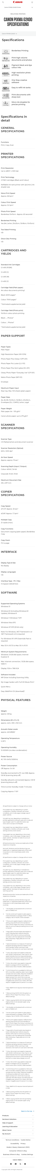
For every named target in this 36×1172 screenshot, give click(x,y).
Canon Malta (17, 1160)
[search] (3, 2)
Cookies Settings (27, 1154)
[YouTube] (25, 1164)
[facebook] (11, 1164)
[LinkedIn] (15, 1164)
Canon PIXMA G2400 (8, 33)
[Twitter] (20, 1164)
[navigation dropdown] (32, 2)
